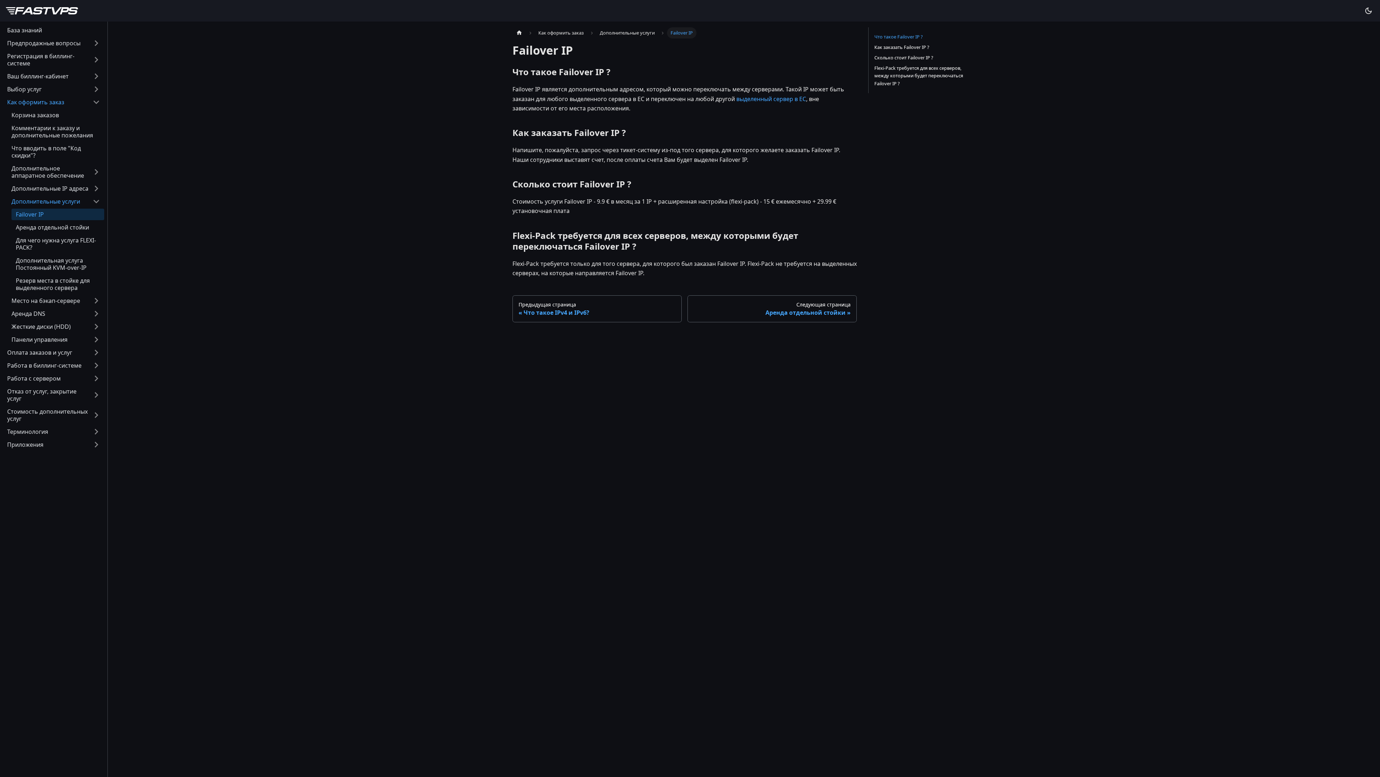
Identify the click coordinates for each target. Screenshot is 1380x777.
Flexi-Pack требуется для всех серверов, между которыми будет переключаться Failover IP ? (918, 75)
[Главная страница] (519, 32)
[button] (53, 43)
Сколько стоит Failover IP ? (903, 57)
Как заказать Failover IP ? (901, 47)
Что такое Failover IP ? (898, 36)
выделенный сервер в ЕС (771, 99)
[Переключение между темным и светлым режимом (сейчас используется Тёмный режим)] (1368, 11)
